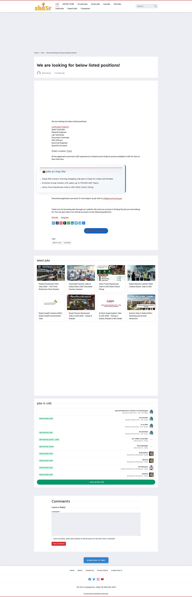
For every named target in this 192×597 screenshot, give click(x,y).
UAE (42, 53)
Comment (56, 512)
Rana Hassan (46, 73)
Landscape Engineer (60, 127)
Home (36, 53)
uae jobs (67, 243)
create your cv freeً (96, 560)
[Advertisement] (96, 30)
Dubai (69, 151)
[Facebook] (90, 579)
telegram (65, 217)
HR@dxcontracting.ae (112, 198)
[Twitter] (94, 579)
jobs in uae (57, 243)
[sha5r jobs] (43, 6)
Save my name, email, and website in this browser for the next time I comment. (84, 539)
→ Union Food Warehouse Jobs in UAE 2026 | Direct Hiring (66, 187)
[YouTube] (102, 579)
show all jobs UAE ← (96, 482)
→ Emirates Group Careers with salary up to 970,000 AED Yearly (69, 183)
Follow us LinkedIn (97, 231)
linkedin (55, 217)
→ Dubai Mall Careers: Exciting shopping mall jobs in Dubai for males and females (76, 179)
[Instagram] (98, 579)
